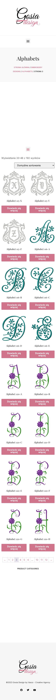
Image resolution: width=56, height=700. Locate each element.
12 (46, 559)
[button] (28, 41)
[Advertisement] (28, 116)
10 (37, 559)
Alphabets (27, 71)
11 (42, 559)
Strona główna (21, 67)
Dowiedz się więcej (14, 209)
